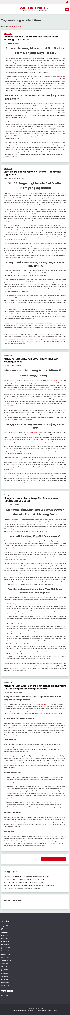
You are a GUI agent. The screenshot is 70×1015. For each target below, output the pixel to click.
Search (54, 859)
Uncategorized (8, 33)
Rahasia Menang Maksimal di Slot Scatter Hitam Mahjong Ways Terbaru (31, 38)
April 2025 (4, 976)
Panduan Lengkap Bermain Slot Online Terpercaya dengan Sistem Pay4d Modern (29, 885)
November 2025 (6, 954)
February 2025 (5, 982)
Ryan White (18, 692)
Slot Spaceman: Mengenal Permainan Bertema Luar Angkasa (22, 889)
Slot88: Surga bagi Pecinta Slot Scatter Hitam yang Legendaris (32, 173)
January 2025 (5, 985)
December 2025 (6, 951)
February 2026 (5, 944)
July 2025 (4, 967)
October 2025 (5, 957)
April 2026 (4, 938)
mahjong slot (61, 76)
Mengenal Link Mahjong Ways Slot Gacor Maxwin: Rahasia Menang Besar (32, 499)
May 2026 (4, 935)
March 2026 (5, 941)
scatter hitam (26, 519)
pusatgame (54, 380)
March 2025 (5, 979)
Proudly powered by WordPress (23, 1010)
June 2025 (4, 970)
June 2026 (4, 932)
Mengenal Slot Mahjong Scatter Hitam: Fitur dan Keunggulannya (31, 360)
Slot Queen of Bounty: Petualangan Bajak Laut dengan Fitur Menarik (25, 879)
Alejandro (17, 43)
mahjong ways (33, 432)
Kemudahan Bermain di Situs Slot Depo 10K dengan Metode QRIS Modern (26, 876)
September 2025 (6, 960)
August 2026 (5, 926)
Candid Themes (52, 1010)
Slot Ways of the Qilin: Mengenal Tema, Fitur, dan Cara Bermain (23, 882)
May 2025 (4, 973)
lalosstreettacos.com (28, 193)
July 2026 (4, 929)
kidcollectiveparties (47, 597)
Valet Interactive (35, 8)
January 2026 (5, 948)
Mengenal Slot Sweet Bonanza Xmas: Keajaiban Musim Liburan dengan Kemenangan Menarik (35, 687)
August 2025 (5, 963)
